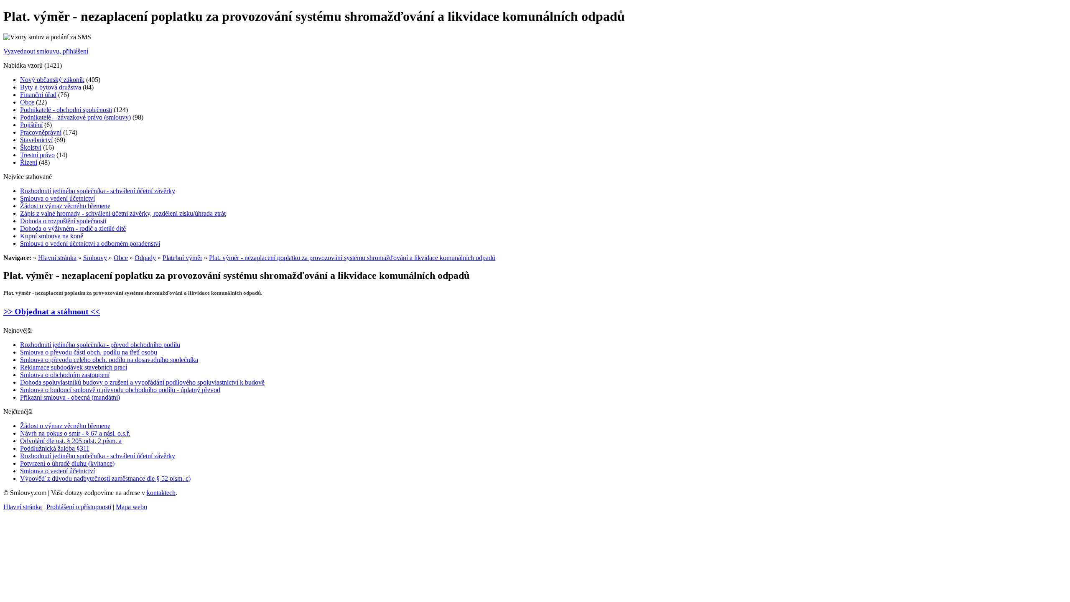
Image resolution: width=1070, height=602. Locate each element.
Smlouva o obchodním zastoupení (65, 374)
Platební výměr (182, 257)
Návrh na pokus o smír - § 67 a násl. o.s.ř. (75, 433)
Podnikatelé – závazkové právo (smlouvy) (75, 117)
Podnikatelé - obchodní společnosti (66, 109)
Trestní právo (37, 154)
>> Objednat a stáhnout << (51, 311)
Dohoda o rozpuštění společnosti (63, 220)
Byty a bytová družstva (50, 87)
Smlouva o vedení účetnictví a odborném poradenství (90, 243)
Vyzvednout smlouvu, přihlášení (45, 51)
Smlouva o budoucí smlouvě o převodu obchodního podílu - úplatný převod (120, 389)
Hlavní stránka (57, 257)
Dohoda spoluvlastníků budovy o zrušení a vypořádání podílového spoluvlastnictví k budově (142, 382)
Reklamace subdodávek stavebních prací (73, 367)
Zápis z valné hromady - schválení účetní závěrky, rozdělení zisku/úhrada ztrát (123, 213)
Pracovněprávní (40, 132)
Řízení (28, 162)
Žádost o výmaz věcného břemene (65, 205)
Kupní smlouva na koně (51, 236)
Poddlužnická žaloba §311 (54, 448)
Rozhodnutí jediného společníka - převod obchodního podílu (100, 344)
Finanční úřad (38, 94)
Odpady (145, 257)
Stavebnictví (36, 139)
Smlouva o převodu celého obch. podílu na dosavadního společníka (109, 359)
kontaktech (161, 492)
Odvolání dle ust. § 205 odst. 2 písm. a (71, 440)
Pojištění (31, 124)
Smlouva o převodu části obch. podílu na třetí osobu (88, 352)
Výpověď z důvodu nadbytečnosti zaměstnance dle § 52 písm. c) (105, 478)
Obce (27, 102)
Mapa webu (131, 506)
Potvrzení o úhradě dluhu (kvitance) (67, 463)
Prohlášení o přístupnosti (78, 506)
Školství (30, 147)
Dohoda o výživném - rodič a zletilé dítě (73, 228)
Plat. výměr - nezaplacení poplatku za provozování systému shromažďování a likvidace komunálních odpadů (352, 257)
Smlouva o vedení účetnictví (57, 198)
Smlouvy (95, 257)
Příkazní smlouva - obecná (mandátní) (70, 397)
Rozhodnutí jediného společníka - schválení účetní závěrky (97, 190)
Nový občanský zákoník (52, 79)
